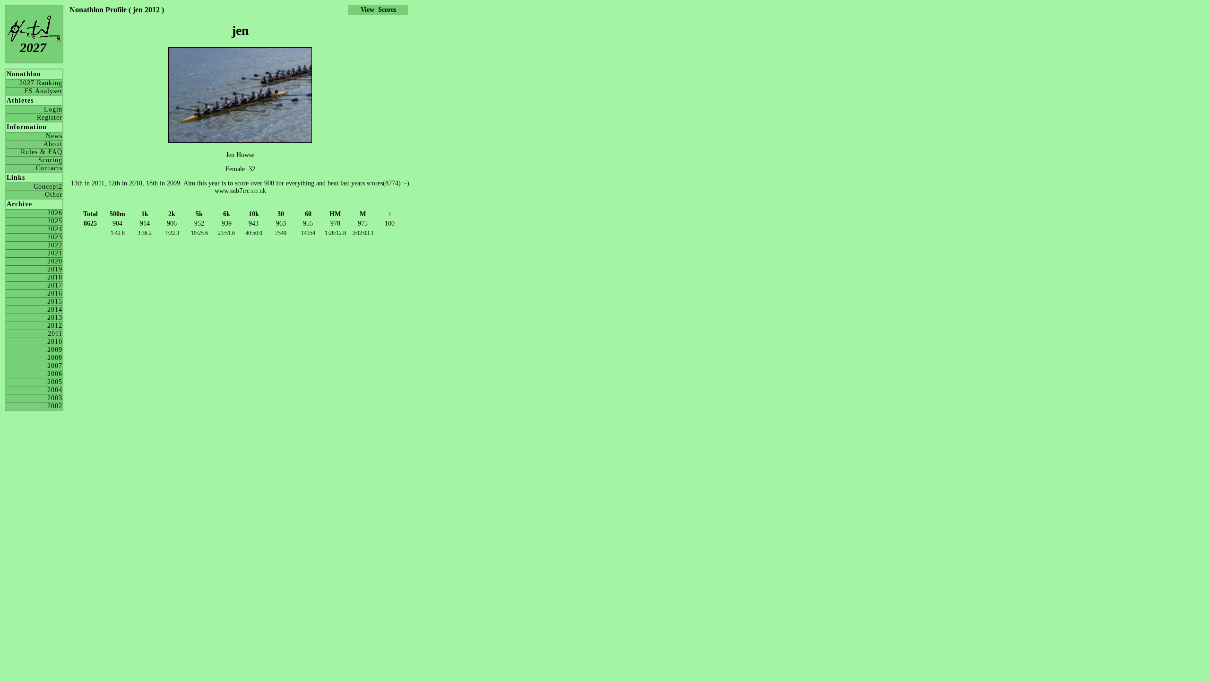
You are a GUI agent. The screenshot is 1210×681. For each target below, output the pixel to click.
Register (49, 117)
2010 (54, 341)
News (54, 136)
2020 (54, 261)
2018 (54, 277)
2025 (54, 221)
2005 (54, 381)
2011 (55, 333)
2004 (54, 389)
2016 (54, 293)
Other (53, 194)
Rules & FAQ (41, 152)
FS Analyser (43, 91)
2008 (54, 357)
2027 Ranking (40, 83)
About (52, 144)
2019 (54, 269)
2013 (54, 317)
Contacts (49, 168)
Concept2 (48, 186)
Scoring (50, 160)
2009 (54, 349)
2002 (54, 406)
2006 (54, 373)
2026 (54, 213)
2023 (54, 237)
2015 (54, 301)
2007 (54, 365)
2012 (54, 325)
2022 (54, 245)
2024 (54, 229)
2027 (33, 47)
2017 (54, 285)
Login (53, 109)
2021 (54, 253)
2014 (54, 309)
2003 (54, 398)
